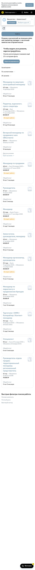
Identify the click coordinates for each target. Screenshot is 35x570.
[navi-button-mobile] (31, 12)
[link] (22, 12)
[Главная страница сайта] (2, 12)
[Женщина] (30, 83)
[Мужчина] (30, 105)
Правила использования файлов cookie (9, 6)
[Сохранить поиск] (3, 28)
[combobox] (8, 72)
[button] (11, 61)
